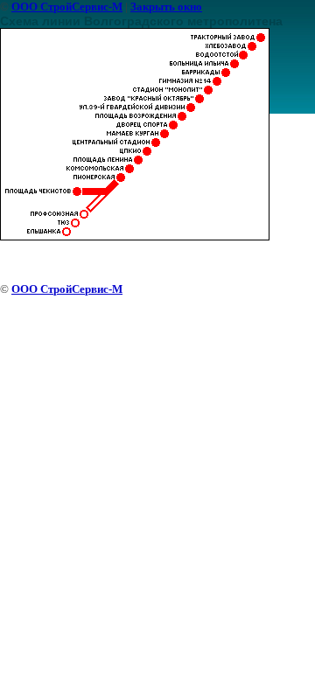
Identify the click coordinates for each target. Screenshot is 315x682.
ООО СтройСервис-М (66, 6)
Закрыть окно (166, 6)
